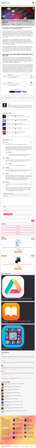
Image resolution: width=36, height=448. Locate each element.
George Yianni (16, 90)
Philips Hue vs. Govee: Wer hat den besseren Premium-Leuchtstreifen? (30, 432)
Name (4, 206)
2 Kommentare (22, 116)
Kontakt (18, 228)
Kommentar (5, 196)
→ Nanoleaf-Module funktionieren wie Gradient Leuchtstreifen (9, 358)
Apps (17, 89)
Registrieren (18, 233)
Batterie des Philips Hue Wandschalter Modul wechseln (12, 386)
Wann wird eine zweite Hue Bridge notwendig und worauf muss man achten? (15, 410)
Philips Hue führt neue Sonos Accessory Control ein (19, 424)
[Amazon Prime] (18, 248)
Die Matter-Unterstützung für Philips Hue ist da (11, 398)
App (13, 90)
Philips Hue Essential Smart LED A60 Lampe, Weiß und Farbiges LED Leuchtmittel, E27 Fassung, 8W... (18, 247)
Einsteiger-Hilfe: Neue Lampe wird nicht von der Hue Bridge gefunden (14, 383)
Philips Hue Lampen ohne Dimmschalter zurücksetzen (12, 392)
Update (23, 90)
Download (31, 76)
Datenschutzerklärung (16, 446)
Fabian (14, 24)
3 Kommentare (22, 120)
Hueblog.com (3, 439)
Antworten (31, 142)
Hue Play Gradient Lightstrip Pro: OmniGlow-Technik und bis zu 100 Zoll (19, 433)
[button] (12, 92)
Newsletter (18, 226)
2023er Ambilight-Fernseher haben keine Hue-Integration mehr (13, 401)
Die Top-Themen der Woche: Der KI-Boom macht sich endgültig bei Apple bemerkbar (17, 298)
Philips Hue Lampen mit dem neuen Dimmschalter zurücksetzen (13, 404)
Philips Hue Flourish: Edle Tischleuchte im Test (30, 425)
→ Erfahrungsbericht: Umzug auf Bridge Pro (7, 374)
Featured (19, 89)
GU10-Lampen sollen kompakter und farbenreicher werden (9, 98)
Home (3, 446)
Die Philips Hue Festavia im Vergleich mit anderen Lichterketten (13, 407)
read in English (28, 116)
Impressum (31, 446)
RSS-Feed (10, 446)
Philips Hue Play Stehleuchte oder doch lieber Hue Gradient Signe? (30, 420)
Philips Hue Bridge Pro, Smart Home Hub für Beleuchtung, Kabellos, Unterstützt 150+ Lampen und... (18, 264)
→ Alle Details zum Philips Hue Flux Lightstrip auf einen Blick (9, 369)
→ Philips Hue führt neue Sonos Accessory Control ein (8, 363)
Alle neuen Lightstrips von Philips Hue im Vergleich (11, 389)
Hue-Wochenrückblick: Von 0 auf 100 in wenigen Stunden (19, 420)
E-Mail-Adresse (6, 210)
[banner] (5, 2)
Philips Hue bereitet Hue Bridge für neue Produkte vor (19, 437)
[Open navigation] (33, 3)
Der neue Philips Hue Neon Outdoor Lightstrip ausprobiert (30, 428)
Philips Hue (10, 75)
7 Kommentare (19, 24)
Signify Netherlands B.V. (15, 76)
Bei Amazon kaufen (18, 251)
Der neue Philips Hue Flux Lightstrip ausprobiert (31, 436)
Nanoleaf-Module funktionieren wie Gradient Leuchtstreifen (19, 428)
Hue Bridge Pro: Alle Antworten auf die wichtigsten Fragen (12, 395)
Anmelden (18, 231)
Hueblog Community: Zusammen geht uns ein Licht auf (27, 98)
